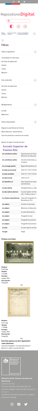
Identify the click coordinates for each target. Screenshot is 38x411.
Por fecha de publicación (9, 61)
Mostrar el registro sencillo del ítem (12, 142)
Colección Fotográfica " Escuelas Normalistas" (23, 33)
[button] (6, 40)
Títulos (3, 69)
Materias (4, 73)
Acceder (4, 111)
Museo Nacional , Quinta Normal (11, 132)
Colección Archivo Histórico (12, 33)
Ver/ (21, 285)
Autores (3, 65)
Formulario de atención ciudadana (22, 394)
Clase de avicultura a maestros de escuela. (15, 135)
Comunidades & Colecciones (10, 58)
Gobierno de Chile (7, 384)
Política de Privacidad (8, 397)
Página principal (3, 33)
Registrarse (5, 114)
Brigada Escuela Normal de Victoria (12, 128)
